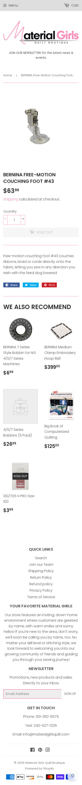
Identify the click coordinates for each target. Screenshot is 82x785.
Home (7, 75)
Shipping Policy (41, 570)
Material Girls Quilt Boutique (45, 763)
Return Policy (41, 577)
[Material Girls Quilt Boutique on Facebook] (32, 750)
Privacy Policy (41, 590)
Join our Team (41, 564)
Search (41, 557)
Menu (13, 5)
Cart (74, 5)
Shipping (10, 199)
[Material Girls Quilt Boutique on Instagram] (47, 750)
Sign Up (70, 693)
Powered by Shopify (39, 768)
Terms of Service (41, 596)
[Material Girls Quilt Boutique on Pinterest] (40, 750)
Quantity (10, 211)
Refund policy (41, 584)
